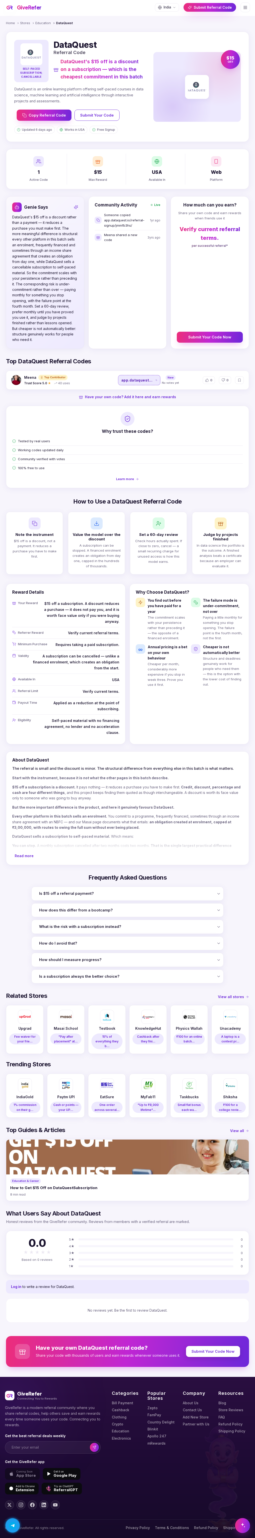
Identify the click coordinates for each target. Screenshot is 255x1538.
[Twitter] (9, 1504)
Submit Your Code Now (209, 337)
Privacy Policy (138, 1528)
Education (43, 23)
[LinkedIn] (43, 1504)
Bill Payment (122, 1403)
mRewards (156, 1443)
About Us (190, 1403)
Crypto (117, 1424)
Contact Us (192, 1410)
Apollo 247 (156, 1436)
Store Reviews (230, 1410)
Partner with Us (196, 1424)
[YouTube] (55, 1504)
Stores (25, 23)
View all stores (231, 997)
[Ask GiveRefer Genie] (242, 1525)
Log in (16, 1286)
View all (237, 1131)
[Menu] (245, 7)
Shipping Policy (231, 1431)
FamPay (154, 1415)
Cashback (120, 1410)
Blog (222, 1403)
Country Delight (161, 1422)
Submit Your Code (97, 115)
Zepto (152, 1408)
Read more (24, 856)
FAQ (221, 1417)
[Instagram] (20, 1504)
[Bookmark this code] (239, 380)
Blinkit (152, 1429)
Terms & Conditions (172, 1528)
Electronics (121, 1438)
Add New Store (196, 1417)
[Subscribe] (94, 1447)
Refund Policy (230, 1424)
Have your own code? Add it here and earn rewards (130, 397)
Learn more (125, 479)
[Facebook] (32, 1504)
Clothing (119, 1417)
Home (10, 23)
